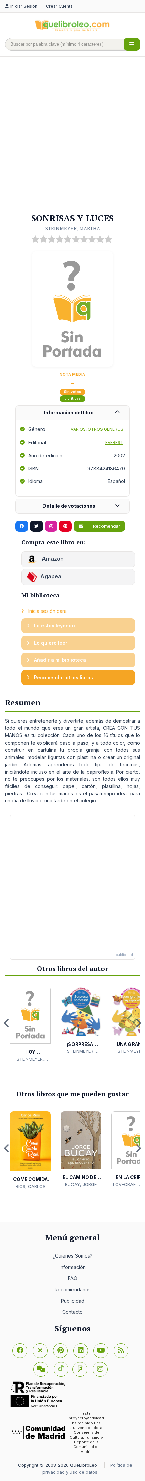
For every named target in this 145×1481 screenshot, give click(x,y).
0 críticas (72, 398)
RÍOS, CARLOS (31, 1186)
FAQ (72, 1278)
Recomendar (106, 526)
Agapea (50, 576)
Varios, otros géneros (97, 429)
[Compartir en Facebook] (21, 526)
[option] (30, 1024)
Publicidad (72, 1301)
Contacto (72, 1312)
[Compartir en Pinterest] (65, 526)
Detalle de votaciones (68, 506)
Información (73, 1267)
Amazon (52, 559)
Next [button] (138, 1023)
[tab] (72, 413)
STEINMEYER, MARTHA (72, 228)
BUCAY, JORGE (81, 1184)
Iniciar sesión (23, 6)
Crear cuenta (59, 6)
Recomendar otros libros (63, 677)
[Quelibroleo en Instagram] (51, 526)
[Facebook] (19, 1350)
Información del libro (69, 412)
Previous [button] (6, 1023)
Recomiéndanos (73, 1289)
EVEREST (114, 442)
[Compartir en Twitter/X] (36, 526)
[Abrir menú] (132, 44)
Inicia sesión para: (47, 611)
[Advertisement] (72, 135)
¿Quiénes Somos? (72, 1256)
